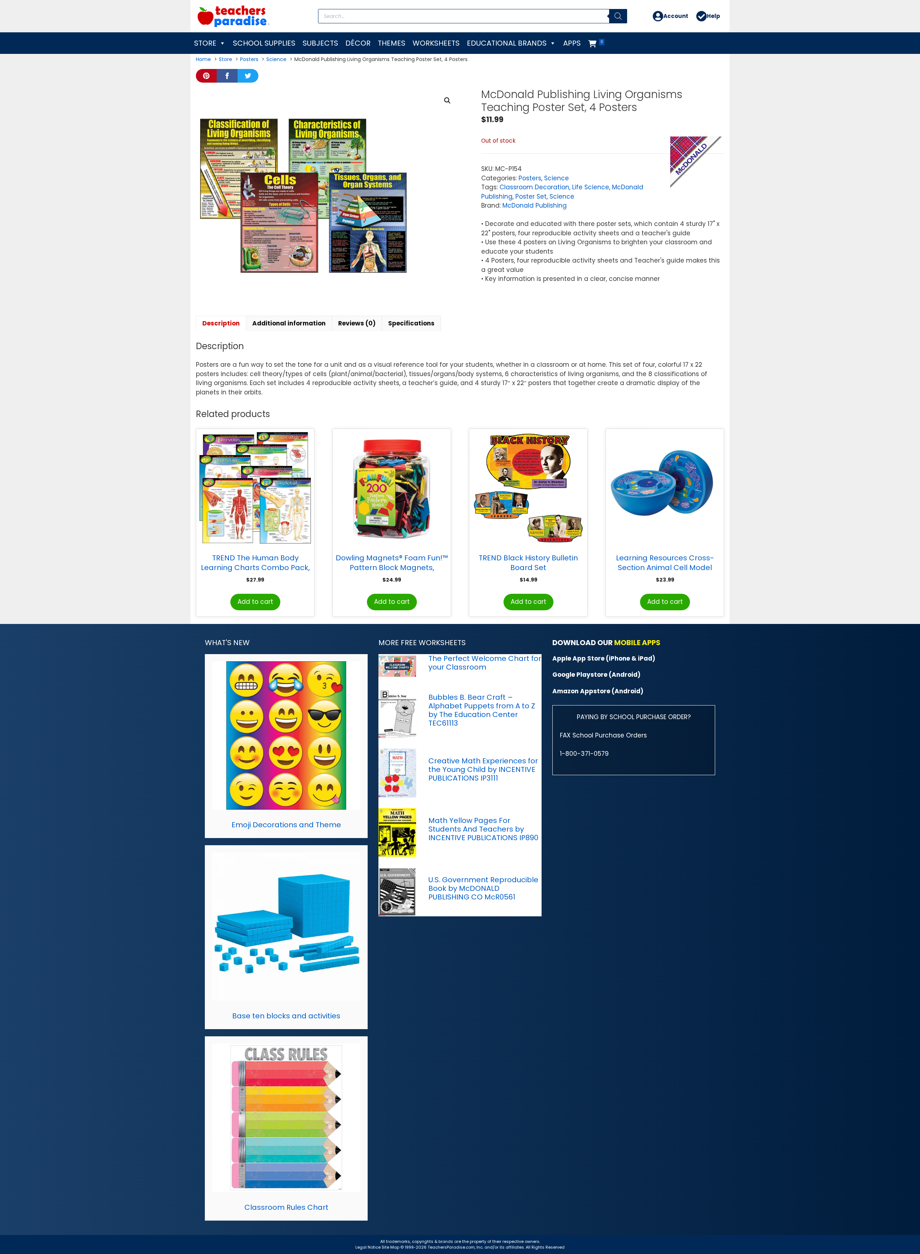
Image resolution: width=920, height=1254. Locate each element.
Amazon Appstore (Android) (597, 691)
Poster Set (531, 196)
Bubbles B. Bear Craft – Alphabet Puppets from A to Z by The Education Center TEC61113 (481, 710)
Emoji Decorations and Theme (286, 825)
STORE (205, 43)
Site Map (391, 1247)
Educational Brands (507, 43)
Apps (572, 43)
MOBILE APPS (637, 643)
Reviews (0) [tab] (357, 323)
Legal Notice (368, 1247)
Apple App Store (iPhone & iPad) (603, 658)
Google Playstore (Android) (596, 674)
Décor (358, 43)
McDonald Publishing (534, 205)
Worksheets (436, 43)
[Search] (618, 16)
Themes (391, 43)
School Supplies (264, 43)
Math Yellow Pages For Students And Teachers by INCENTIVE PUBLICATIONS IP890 (483, 829)
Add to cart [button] (255, 601)
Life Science (590, 187)
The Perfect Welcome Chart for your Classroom (484, 662)
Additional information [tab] (289, 323)
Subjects (320, 43)
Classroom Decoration (534, 187)
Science (556, 178)
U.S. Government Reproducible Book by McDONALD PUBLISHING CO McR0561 (483, 888)
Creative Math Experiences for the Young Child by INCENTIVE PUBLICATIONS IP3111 (483, 769)
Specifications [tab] (411, 323)
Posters (530, 178)
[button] (447, 100)
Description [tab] (221, 323)
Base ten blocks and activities (286, 1016)
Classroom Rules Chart (286, 1207)
